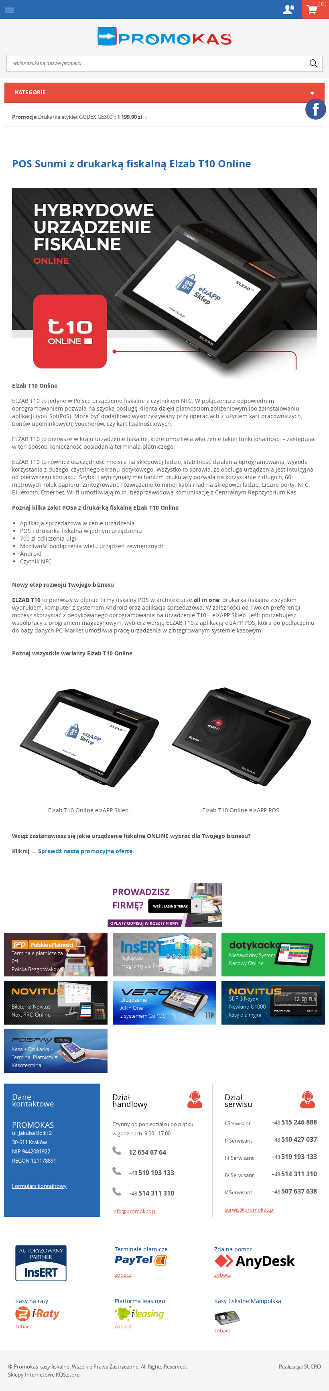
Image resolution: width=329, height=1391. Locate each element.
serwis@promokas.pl (249, 1209)
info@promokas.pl (134, 1211)
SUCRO (312, 1366)
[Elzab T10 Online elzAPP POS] (240, 737)
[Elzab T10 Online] (164, 285)
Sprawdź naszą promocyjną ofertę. (86, 851)
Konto (288, 9)
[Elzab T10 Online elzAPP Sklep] (88, 737)
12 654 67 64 (147, 1152)
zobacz (123, 1274)
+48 (151, 1173)
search (314, 63)
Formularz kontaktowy (39, 1186)
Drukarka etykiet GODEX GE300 (75, 116)
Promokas (164, 36)
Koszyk (322, 4)
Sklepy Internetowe (31, 1374)
